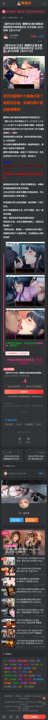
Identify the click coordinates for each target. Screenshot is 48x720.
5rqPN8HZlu (17, 353)
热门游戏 (27, 668)
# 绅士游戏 (9, 424)
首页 (5, 17)
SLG (36, 664)
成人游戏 (23, 683)
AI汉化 (31, 660)
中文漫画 (13, 664)
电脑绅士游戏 (13, 17)
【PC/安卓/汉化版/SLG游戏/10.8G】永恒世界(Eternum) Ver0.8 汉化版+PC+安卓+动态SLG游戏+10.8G (30, 591)
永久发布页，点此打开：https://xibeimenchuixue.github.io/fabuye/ (26, 11)
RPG (15, 672)
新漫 (14, 668)
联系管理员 (9, 696)
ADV (11, 132)
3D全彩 (15, 683)
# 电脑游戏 (29, 424)
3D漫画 (26, 664)
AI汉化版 (7, 686)
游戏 (20, 664)
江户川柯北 (13, 35)
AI (32, 664)
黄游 (38, 660)
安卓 (6, 664)
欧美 (34, 668)
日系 (20, 675)
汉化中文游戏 (22, 660)
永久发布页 (37, 696)
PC (5, 660)
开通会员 (18, 696)
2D (25, 675)
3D (41, 664)
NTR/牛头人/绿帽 (10, 675)
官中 (24, 672)
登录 (18, 520)
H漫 (19, 679)
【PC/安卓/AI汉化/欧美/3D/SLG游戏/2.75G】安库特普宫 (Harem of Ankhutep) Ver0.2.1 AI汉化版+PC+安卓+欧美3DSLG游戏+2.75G (30, 644)
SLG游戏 (13, 679)
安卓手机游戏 (29, 686)
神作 (20, 686)
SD (20, 672)
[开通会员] (44, 697)
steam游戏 (27, 679)
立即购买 (24, 391)
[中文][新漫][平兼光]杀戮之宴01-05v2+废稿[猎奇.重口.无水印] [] (29, 600)
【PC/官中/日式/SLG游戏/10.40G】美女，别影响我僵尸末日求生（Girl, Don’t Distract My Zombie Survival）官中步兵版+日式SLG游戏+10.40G (30, 613)
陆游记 (29, 711)
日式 (39, 675)
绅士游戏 (12, 660)
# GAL (39, 424)
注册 (33, 520)
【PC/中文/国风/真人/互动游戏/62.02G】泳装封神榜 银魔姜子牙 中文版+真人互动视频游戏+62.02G (29, 624)
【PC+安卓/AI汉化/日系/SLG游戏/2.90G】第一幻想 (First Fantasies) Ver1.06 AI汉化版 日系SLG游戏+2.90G (29, 572)
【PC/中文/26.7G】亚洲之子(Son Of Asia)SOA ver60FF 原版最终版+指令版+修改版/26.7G (30, 633)
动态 (30, 672)
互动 (14, 686)
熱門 (20, 668)
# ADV (19, 424)
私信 (42, 36)
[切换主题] (44, 703)
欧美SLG (7, 672)
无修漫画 (7, 683)
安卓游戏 (32, 675)
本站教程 (27, 696)
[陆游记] (24, 3)
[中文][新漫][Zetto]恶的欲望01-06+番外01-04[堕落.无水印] (28, 580)
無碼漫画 (7, 668)
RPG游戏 (32, 683)
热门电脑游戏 (38, 679)
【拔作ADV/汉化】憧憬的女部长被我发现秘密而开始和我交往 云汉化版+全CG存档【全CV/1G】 (23, 27)
